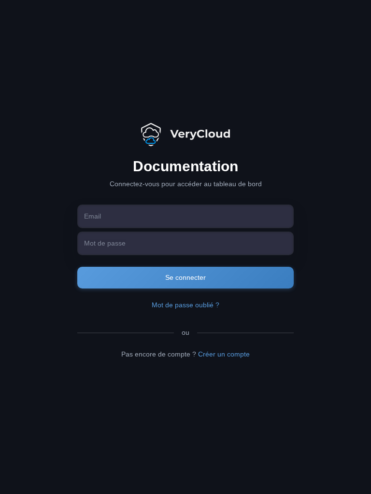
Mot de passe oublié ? (185, 305)
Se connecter (185, 277)
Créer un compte (224, 354)
